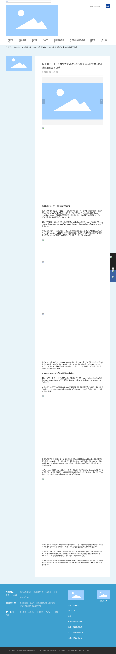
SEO (68, 650)
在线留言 (39, 612)
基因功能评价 (38, 592)
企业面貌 (23, 612)
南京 (88, 650)
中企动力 (82, 650)
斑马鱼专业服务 (26, 592)
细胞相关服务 (25, 597)
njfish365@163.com (75, 621)
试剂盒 (14, 595)
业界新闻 (16, 47)
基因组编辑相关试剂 (27, 603)
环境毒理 (48, 592)
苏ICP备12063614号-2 (48, 650)
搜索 (107, 6)
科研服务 (10, 592)
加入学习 (32, 612)
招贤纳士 (48, 612)
